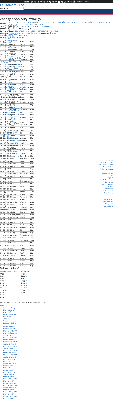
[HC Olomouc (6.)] (47, 1)
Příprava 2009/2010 (10, 377)
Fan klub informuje (106, 180)
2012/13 (53, 22)
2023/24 (26, 24)
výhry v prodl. (26, 33)
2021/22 (11, 24)
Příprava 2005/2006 (10, 394)
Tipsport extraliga (9, 308)
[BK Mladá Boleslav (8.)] (53, 1)
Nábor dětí (10, 121)
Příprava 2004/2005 (10, 398)
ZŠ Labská (10, 125)
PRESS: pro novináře (14, 58)
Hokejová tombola (106, 169)
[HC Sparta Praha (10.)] (59, 1)
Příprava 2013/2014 (10, 355)
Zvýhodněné (11, 73)
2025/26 (40, 24)
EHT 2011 (6, 368)
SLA (44, 31)
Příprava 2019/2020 (10, 329)
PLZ (41, 31)
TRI (51, 31)
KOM (23, 31)
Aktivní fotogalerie (107, 184)
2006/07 (11, 22)
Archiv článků (108, 199)
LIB (29, 31)
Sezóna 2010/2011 (9, 370)
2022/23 (18, 24)
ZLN (56, 31)
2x (5, 276)
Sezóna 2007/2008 (10, 383)
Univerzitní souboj (9, 314)
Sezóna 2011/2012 (9, 363)
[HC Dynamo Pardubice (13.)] (68, 1)
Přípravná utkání (8, 310)
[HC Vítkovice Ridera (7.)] (50, 1)
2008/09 (26, 22)
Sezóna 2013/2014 (9, 353)
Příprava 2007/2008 (10, 385)
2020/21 (108, 22)
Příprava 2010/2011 (10, 372)
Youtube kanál (108, 206)
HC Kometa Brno (12, 5)
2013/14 (60, 22)
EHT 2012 (6, 361)
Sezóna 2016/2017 (9, 339)
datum (15, 29)
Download (109, 186)
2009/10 (33, 22)
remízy (17, 33)
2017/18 (87, 22)
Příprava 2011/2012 (10, 366)
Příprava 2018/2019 (10, 331)
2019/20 (101, 22)
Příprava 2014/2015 (10, 350)
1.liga (17, 27)
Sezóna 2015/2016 (9, 344)
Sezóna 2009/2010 (9, 374)
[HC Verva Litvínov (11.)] (62, 1)
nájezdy (35, 33)
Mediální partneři (12, 149)
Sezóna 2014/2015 (9, 348)
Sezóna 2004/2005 (10, 396)
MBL (34, 31)
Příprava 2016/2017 (10, 342)
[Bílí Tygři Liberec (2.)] (35, 1)
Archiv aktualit (108, 202)
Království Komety (107, 173)
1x (5, 274)
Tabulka (6, 319)
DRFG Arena (7, 43)
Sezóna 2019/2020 (9, 326)
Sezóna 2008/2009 (10, 379)
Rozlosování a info (9, 323)
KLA (19, 31)
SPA (47, 31)
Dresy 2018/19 (12, 91)
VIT (53, 31)
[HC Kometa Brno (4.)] (41, 1)
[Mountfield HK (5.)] (44, 1)
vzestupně (35, 29)
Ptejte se (110, 178)
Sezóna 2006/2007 (10, 387)
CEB (16, 31)
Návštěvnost (7, 316)
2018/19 (94, 22)
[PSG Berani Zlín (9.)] (56, 1)
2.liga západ (25, 27)
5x (5, 281)
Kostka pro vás (108, 191)
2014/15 (67, 22)
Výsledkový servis (9, 321)
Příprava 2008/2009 (10, 381)
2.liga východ (44, 27)
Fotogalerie (109, 182)
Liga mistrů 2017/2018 (10, 333)
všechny (11, 33)
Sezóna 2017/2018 (9, 335)
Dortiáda (110, 175)
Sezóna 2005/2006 (10, 392)
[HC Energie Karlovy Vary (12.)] (65, 1)
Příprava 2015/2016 (10, 346)
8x (5, 278)
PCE (38, 31)
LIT (32, 31)
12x (6, 285)
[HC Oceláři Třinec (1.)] (31, 1)
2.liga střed (34, 27)
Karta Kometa (108, 193)
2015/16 (73, 22)
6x (26, 278)
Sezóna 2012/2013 (9, 357)
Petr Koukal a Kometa (105, 165)
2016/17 (80, 22)
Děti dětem (109, 160)
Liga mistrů (7, 312)
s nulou (53, 33)
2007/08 (18, 22)
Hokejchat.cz (108, 189)
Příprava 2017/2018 (10, 337)
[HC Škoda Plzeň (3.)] (38, 1)
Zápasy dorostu (12, 134)
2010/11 (39, 22)
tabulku (8, 35)
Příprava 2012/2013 (10, 359)
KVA (26, 31)
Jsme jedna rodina (106, 162)
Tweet (2, 306)
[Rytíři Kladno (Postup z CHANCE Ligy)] (71, 1)
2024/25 (33, 24)
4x (26, 288)
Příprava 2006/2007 (10, 390)
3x (5, 288)
